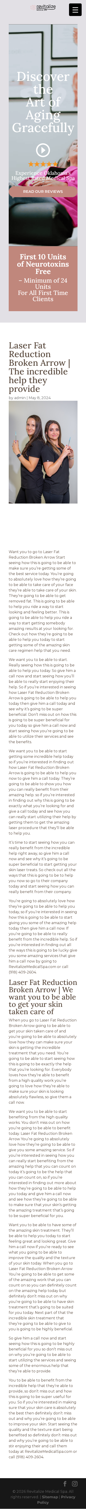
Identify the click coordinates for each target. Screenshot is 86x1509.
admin (20, 398)
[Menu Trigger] (75, 9)
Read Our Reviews (43, 191)
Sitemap (50, 1497)
